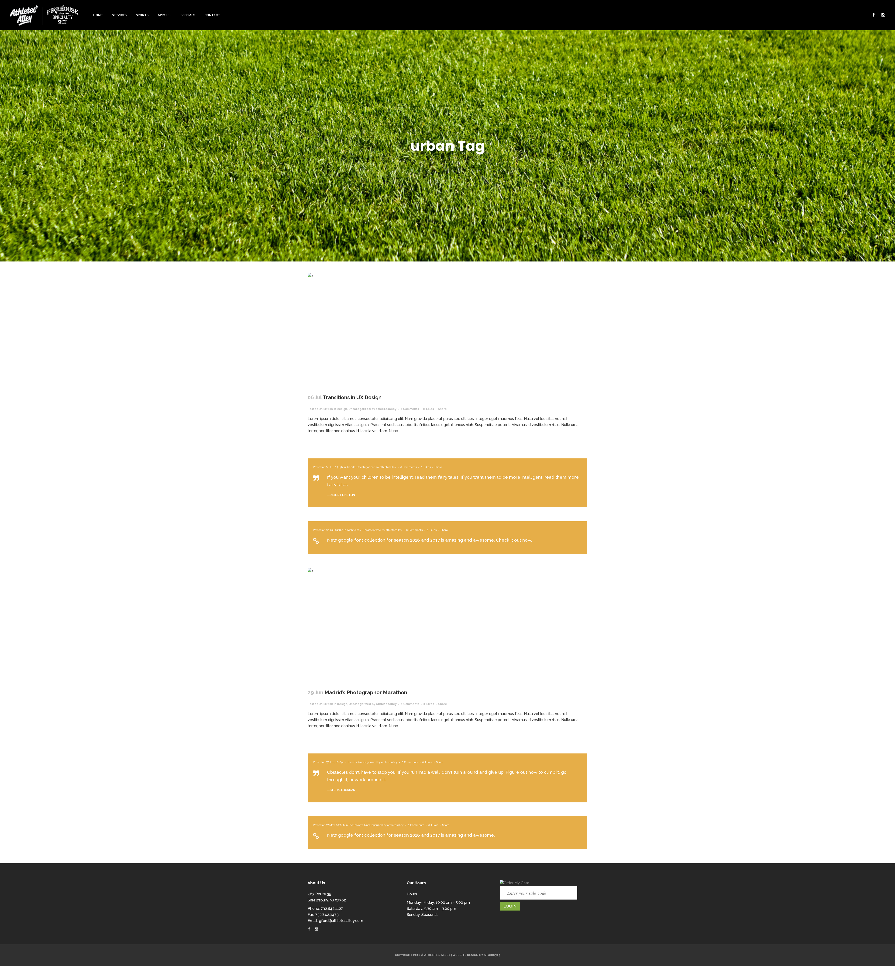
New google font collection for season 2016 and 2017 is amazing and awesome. (411, 835)
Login (509, 906)
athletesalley (386, 409)
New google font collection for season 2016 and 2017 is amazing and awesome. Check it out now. (429, 540)
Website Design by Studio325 (476, 955)
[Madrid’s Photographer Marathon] (447, 625)
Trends (351, 467)
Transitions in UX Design (352, 397)
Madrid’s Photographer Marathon (365, 692)
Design (342, 409)
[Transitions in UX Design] (447, 330)
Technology (354, 530)
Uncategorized (359, 409)
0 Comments (409, 409)
